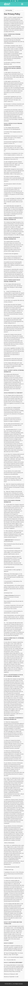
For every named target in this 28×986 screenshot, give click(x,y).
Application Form (9, 539)
